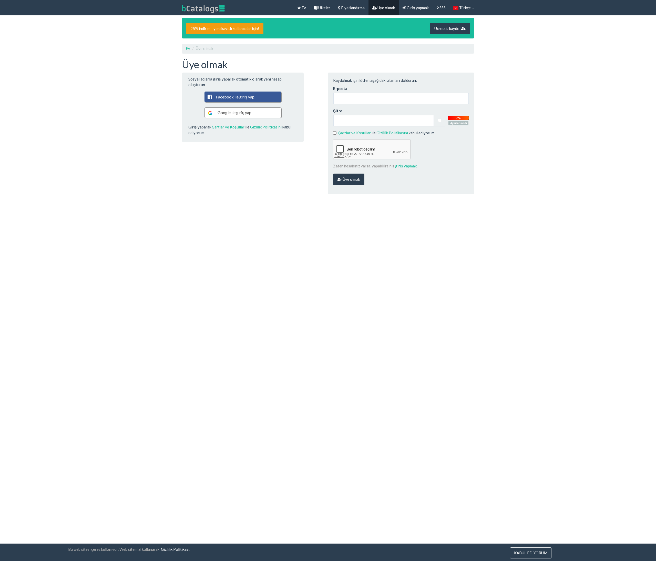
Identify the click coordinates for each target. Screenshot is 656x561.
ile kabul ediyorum (386, 133)
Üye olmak (386, 7)
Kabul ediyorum (530, 552)
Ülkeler (323, 7)
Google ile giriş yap (234, 112)
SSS (442, 7)
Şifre (337, 110)
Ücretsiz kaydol (447, 28)
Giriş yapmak (417, 7)
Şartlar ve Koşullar (228, 127)
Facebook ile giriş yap (235, 96)
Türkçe (464, 7)
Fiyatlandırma (352, 7)
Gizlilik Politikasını (266, 127)
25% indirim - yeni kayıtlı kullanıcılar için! (224, 28)
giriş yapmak (406, 166)
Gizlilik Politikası (175, 549)
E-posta (340, 88)
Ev (303, 7)
